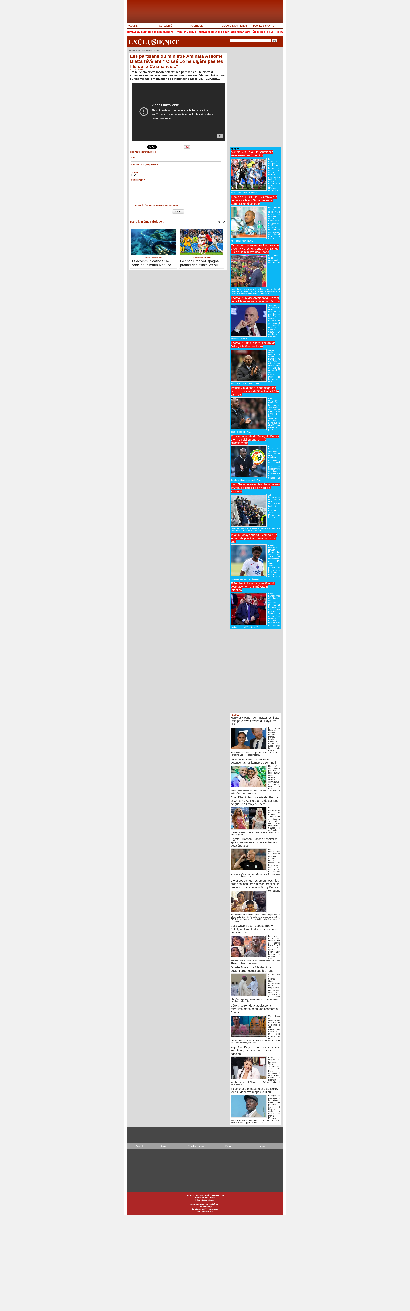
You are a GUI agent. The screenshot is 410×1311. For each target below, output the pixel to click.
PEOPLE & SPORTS (263, 25)
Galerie (164, 1146)
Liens (262, 1146)
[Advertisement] (254, 97)
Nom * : (134, 157)
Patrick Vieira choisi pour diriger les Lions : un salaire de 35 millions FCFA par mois (255, 391)
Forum (228, 1146)
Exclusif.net (153, 42)
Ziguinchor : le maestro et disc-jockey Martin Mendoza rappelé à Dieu (254, 1090)
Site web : (135, 172)
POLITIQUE (196, 25)
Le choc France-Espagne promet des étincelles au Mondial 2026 (199, 263)
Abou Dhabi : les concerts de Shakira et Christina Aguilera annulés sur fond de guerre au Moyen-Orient (255, 801)
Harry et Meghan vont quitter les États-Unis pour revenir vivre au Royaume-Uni (255, 721)
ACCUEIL (133, 25)
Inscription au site (205, 1211)
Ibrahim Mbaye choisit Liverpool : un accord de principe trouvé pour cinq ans (254, 538)
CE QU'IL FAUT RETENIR (235, 25)
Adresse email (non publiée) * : (145, 165)
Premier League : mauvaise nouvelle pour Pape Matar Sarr (158, 31)
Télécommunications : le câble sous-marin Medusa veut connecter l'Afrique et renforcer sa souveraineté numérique (151, 263)
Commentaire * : (138, 180)
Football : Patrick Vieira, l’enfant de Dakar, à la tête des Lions (253, 344)
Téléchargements (196, 1146)
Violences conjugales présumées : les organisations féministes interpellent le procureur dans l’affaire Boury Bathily (255, 884)
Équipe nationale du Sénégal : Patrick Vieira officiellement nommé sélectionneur (255, 440)
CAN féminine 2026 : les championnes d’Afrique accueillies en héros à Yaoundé (255, 488)
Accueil (132, 50)
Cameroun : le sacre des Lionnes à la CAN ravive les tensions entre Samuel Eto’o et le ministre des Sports (255, 249)
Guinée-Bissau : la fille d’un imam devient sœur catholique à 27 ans (252, 969)
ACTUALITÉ (165, 25)
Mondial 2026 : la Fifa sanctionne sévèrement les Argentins (252, 153)
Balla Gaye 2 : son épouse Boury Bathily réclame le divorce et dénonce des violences (255, 929)
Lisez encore (133, 144)
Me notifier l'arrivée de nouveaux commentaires (156, 205)
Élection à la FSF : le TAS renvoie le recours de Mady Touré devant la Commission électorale (256, 31)
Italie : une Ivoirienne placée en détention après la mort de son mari (253, 761)
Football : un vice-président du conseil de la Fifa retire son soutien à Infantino (255, 299)
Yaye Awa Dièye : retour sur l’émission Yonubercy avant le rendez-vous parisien (255, 1050)
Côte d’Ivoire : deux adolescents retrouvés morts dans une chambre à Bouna (254, 1009)
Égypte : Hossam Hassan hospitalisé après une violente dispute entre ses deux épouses (254, 842)
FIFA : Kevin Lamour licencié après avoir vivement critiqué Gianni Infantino (253, 587)
